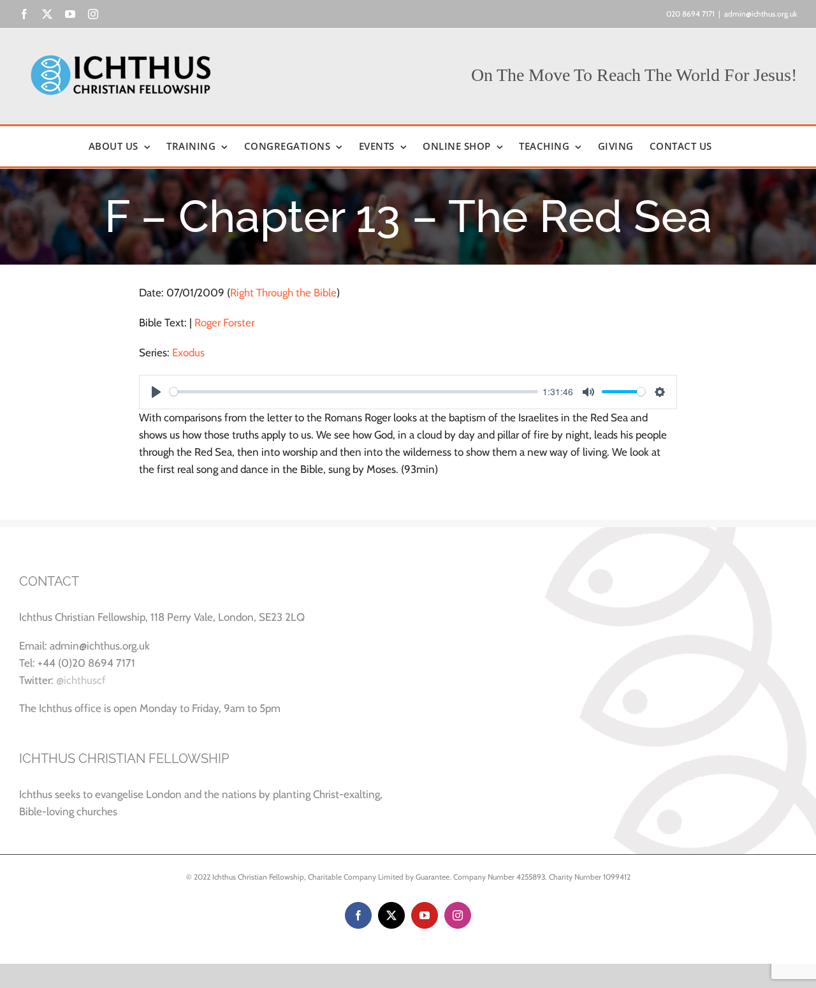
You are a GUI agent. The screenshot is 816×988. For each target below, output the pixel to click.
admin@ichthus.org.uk (760, 13)
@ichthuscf (81, 680)
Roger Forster (224, 322)
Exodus (188, 352)
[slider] (354, 392)
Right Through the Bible (283, 292)
